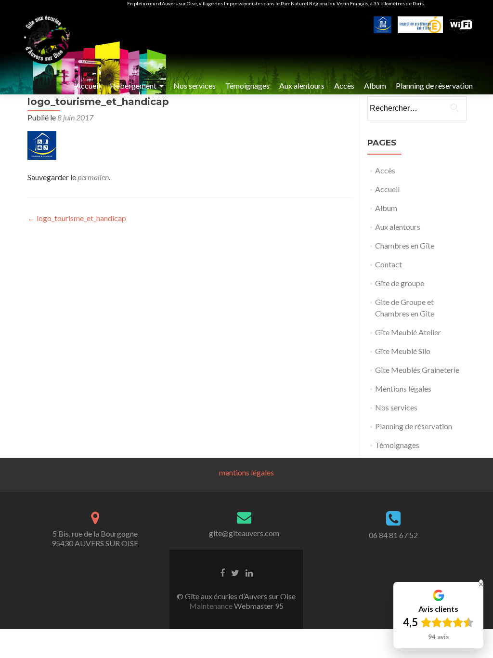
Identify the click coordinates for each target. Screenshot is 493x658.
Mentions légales (403, 388)
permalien (93, 177)
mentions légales (246, 472)
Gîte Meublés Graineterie (417, 369)
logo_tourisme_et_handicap (76, 218)
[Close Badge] (481, 584)
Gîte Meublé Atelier (408, 332)
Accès (344, 85)
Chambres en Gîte (404, 245)
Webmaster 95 (258, 605)
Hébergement (133, 85)
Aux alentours (301, 85)
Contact (388, 264)
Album (375, 85)
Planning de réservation (434, 85)
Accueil (88, 85)
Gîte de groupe (399, 283)
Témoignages (247, 85)
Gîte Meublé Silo (402, 350)
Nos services (194, 85)
